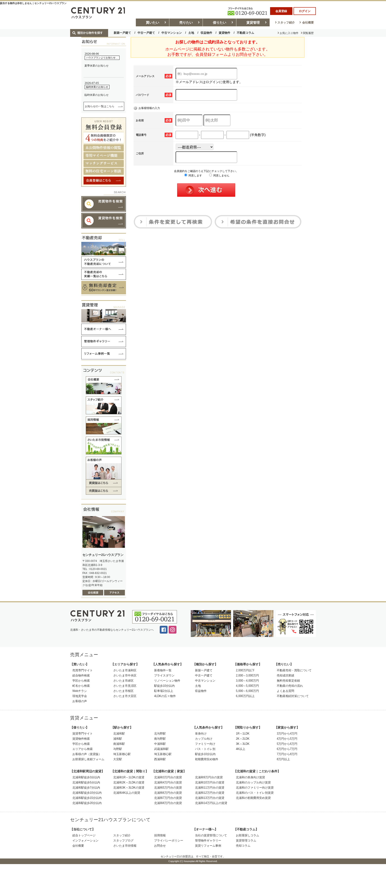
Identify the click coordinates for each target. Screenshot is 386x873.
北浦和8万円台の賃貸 (168, 803)
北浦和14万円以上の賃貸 (211, 803)
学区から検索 (81, 680)
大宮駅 (117, 759)
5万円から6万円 (287, 743)
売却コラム (243, 845)
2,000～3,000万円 (247, 675)
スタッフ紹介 (286, 22)
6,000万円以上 (245, 696)
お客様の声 (79, 701)
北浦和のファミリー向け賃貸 (255, 787)
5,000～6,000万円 (247, 691)
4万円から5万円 (287, 738)
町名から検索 (81, 685)
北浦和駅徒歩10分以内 (87, 792)
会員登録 (281, 11)
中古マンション (172, 32)
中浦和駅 (160, 743)
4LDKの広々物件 (165, 696)
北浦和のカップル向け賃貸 (253, 782)
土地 (191, 32)
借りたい (219, 22)
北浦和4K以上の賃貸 (126, 792)
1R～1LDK (243, 733)
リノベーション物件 (167, 680)
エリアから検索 (82, 749)
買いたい (152, 22)
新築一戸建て (122, 32)
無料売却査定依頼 (288, 680)
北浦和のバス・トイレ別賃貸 (255, 792)
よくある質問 (285, 691)
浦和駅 (117, 738)
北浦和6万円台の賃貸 (168, 792)
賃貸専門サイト (82, 733)
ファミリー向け (205, 743)
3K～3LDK (243, 743)
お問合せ (160, 845)
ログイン (304, 11)
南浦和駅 (119, 743)
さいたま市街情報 (124, 845)
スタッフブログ (123, 840)
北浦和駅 (119, 733)
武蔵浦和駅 (161, 749)
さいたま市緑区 (123, 680)
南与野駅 (160, 738)
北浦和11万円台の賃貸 (209, 787)
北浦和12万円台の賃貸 (209, 792)
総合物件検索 (81, 675)
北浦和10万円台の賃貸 (209, 782)
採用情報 (160, 835)
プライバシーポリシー (168, 840)
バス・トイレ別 (205, 749)
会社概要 (308, 22)
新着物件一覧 (163, 670)
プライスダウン (164, 675)
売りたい (186, 22)
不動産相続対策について (293, 696)
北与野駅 (160, 733)
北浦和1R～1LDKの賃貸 (128, 777)
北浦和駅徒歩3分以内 (86, 777)
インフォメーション (85, 840)
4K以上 (240, 749)
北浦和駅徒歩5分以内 (86, 782)
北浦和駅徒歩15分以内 (87, 798)
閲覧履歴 (308, 33)
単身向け (201, 733)
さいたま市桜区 (123, 691)
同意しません (221, 175)
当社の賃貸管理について (211, 835)
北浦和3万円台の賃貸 (168, 777)
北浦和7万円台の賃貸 (168, 798)
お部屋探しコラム (247, 835)
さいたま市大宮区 (124, 696)
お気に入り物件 (289, 33)
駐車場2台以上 (163, 691)
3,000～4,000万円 (247, 680)
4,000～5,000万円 (247, 685)
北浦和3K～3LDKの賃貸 (128, 787)
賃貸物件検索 (81, 738)
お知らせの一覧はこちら (99, 106)
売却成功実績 (285, 675)
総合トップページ (84, 835)
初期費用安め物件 (206, 759)
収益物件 (206, 32)
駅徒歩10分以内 (164, 685)
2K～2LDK (243, 738)
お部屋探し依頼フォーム (88, 759)
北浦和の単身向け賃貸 (250, 777)
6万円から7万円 (287, 749)
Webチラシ (79, 691)
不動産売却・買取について (294, 670)
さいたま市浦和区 (124, 670)
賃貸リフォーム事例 (208, 845)
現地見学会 (79, 696)
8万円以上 (283, 759)
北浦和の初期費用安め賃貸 (253, 798)
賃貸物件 (224, 32)
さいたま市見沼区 (124, 685)
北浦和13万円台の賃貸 (209, 798)
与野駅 (117, 749)
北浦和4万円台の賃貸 (168, 782)
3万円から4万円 (287, 733)
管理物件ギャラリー (208, 840)
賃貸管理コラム (246, 840)
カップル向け (203, 738)
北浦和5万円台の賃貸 (168, 787)
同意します (195, 175)
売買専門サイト (82, 670)
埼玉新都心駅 (122, 754)
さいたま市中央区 (124, 675)
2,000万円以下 (245, 670)
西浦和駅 (160, 759)
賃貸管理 (253, 22)
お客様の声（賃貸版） (86, 754)
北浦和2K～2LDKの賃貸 (128, 782)
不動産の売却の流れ (290, 685)
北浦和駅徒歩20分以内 (87, 803)
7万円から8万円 (287, 754)
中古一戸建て (146, 32)
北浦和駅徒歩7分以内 (86, 787)
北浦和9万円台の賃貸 (209, 777)
